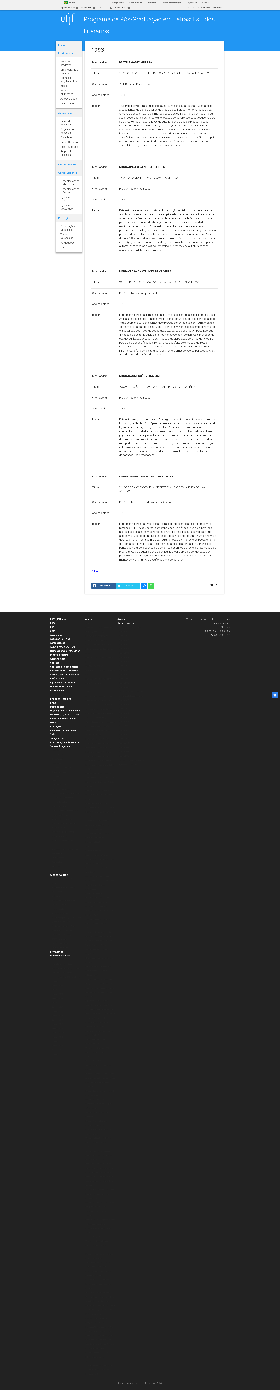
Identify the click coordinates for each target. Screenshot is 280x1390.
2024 (52, 631)
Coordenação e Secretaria (64, 742)
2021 (87, 688)
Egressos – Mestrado (128, 765)
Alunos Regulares (59, 909)
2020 (87, 623)
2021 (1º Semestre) (60, 619)
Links (53, 702)
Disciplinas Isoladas (60, 913)
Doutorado (56, 776)
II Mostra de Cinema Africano (97, 1280)
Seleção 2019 (57, 1011)
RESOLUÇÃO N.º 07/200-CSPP (64, 824)
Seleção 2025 (57, 738)
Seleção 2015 (57, 1028)
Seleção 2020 (57, 960)
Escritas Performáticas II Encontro (99, 773)
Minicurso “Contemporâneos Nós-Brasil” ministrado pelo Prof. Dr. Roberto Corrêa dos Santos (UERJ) (99, 1331)
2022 (52, 623)
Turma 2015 (124, 653)
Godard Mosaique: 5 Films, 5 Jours (100, 778)
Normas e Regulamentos (62, 819)
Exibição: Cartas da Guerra (96, 855)
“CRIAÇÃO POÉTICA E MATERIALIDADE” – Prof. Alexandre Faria (100, 670)
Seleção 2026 (57, 1003)
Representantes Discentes (62, 930)
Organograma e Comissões (65, 710)
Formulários (56, 951)
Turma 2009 (124, 679)
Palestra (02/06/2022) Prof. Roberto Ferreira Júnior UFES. (64, 718)
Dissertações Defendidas (62, 798)
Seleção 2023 (57, 994)
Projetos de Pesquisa (60, 815)
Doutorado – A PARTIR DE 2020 (64, 768)
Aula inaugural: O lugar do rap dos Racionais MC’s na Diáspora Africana (100, 1082)
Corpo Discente (125, 623)
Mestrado (56, 781)
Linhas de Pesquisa (60, 699)
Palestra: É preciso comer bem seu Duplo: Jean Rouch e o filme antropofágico (99, 1194)
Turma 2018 (124, 640)
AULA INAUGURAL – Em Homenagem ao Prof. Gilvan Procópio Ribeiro (65, 651)
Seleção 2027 (57, 1007)
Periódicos (56, 866)
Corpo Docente (58, 759)
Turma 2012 (124, 666)
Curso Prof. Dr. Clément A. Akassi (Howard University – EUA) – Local (65, 674)
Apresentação (57, 643)
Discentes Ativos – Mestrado (131, 692)
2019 (87, 692)
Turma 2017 (124, 644)
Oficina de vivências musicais (98, 932)
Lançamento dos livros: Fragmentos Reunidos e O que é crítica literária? (98, 1104)
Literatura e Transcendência (97, 791)
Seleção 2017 (57, 1020)
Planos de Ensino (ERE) (61, 789)
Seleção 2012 (57, 1046)
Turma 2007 (124, 687)
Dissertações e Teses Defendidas (66, 793)
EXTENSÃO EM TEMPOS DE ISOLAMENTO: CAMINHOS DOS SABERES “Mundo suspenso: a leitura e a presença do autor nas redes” (99, 644)
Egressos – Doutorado (62, 682)
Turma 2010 (124, 674)
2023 (52, 627)
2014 (87, 1250)
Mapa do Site (191, 8)
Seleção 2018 (57, 1016)
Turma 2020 (124, 631)
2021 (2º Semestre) (60, 943)
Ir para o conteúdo (69, 8)
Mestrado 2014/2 (59, 1033)
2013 (87, 1361)
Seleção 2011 (57, 1050)
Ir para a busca (105, 8)
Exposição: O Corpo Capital (96, 1001)
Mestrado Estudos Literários (130, 627)
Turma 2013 (124, 662)
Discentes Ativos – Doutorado (131, 760)
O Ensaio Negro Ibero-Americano (99, 1237)
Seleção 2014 (57, 1037)
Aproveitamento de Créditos (63, 887)
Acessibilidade (218, 8)
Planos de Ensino (59, 905)
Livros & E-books (58, 871)
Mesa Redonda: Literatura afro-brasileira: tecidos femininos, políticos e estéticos (98, 970)
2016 (87, 1057)
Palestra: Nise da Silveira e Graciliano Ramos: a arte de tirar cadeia (99, 1065)
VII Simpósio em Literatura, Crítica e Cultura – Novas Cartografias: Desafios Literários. (99, 1370)
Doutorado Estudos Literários (131, 696)
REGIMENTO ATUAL (60, 828)
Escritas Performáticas (95, 851)
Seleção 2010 (57, 1054)
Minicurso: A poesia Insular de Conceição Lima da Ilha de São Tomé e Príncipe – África (98, 941)
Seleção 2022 (57, 986)
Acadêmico (56, 635)
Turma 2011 (124, 670)
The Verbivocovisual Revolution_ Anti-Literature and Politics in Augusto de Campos (98, 825)
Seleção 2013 (57, 1041)
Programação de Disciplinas (64, 900)
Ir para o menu (87, 8)
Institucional (57, 690)
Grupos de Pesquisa (61, 686)
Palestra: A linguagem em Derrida (99, 1074)
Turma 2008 (124, 683)
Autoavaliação (58, 659)
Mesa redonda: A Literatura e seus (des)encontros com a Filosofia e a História (99, 1181)
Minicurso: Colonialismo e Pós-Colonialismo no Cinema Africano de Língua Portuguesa (99, 1344)
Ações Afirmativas (60, 639)
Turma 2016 (124, 649)
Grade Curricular (59, 772)
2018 (87, 846)
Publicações (57, 862)
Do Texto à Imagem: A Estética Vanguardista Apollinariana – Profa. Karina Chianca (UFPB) (98, 743)
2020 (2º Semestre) (60, 948)
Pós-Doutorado (58, 858)
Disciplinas (56, 750)
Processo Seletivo (60, 955)
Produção (55, 726)
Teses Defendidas (59, 802)
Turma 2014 (124, 657)
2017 (87, 928)
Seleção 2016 (57, 1024)
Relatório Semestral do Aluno (64, 926)
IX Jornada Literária (93, 842)
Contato (54, 662)
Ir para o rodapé (122, 8)
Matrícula (56, 896)
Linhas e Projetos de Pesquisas (65, 811)
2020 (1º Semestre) (60, 939)
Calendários (57, 892)
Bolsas (54, 695)
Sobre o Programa (60, 746)
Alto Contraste (204, 8)
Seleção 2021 (57, 981)
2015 (87, 1147)
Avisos (121, 619)
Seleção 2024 (57, 998)
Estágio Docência (59, 755)
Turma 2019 (124, 636)
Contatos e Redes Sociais (64, 666)
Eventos (88, 619)
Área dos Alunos (59, 875)
